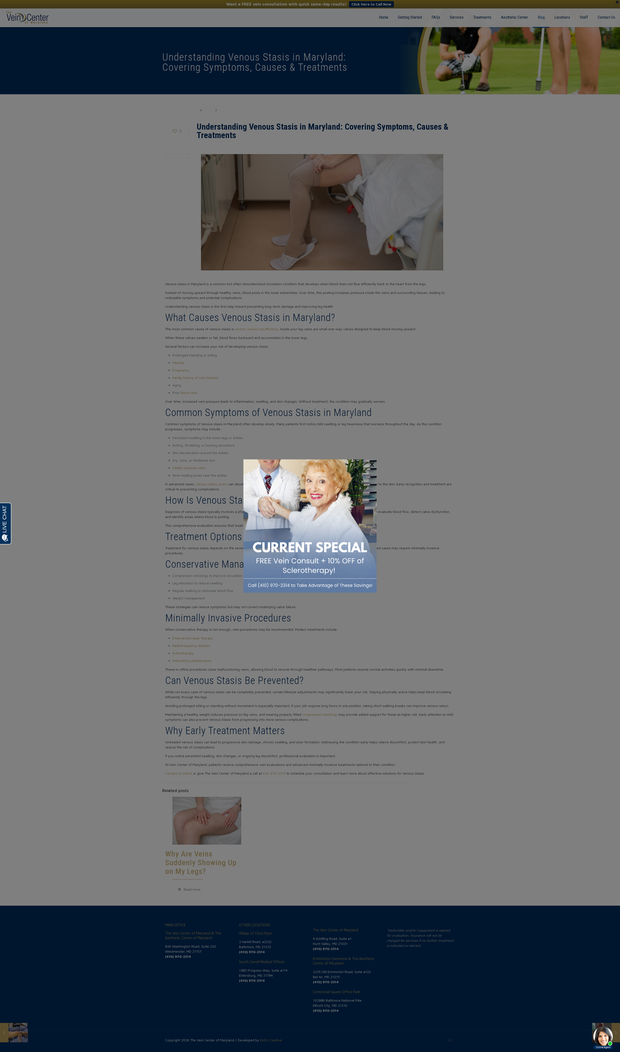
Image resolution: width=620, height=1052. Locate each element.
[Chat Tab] (310, 526)
